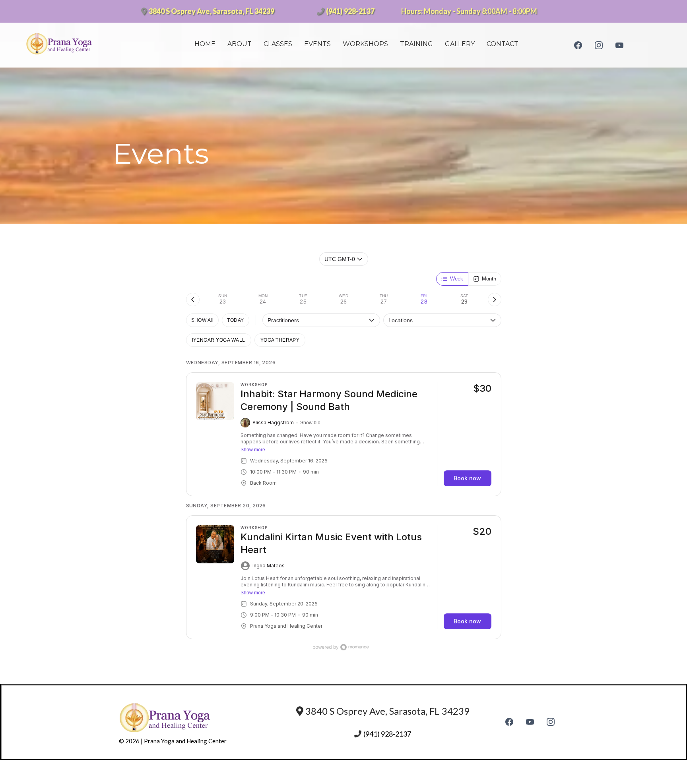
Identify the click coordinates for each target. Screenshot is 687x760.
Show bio (310, 422)
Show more (253, 450)
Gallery (460, 44)
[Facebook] (578, 45)
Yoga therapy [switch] (280, 340)
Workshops (365, 44)
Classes (278, 44)
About (239, 44)
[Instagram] (598, 45)
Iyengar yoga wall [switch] (218, 340)
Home (204, 44)
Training (416, 44)
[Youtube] (619, 45)
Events (317, 44)
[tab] (223, 299)
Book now (467, 478)
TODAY (235, 320)
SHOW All (202, 320)
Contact (502, 44)
